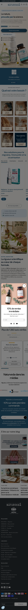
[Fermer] (24, 286)
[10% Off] (24, 319)
